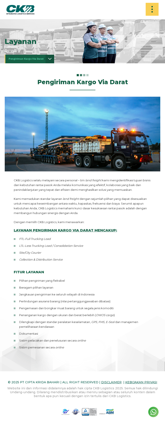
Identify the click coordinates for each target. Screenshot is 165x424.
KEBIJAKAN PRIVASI (141, 382)
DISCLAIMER (111, 382)
